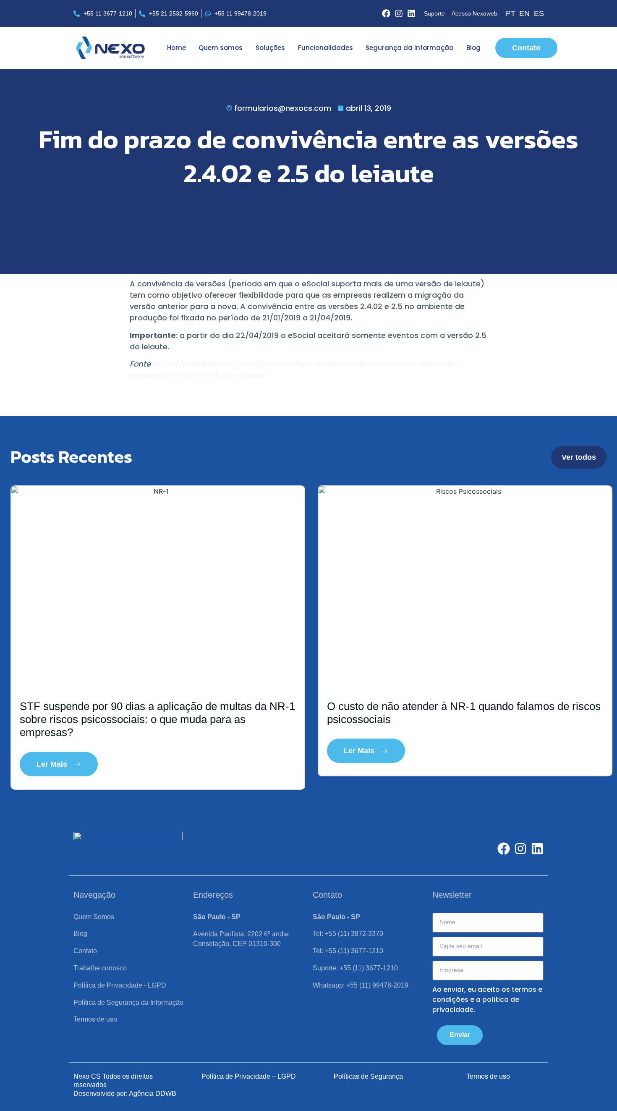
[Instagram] (399, 13)
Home (176, 47)
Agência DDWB (152, 1093)
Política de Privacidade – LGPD (248, 1076)
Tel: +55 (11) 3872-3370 (348, 933)
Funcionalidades (325, 47)
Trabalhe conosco (100, 968)
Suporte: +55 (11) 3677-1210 (355, 968)
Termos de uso (95, 1019)
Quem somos (221, 47)
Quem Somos (93, 916)
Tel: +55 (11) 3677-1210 (348, 950)
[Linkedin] (411, 13)
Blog (473, 47)
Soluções (270, 47)
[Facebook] (386, 13)
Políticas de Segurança (368, 1076)
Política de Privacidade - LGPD (119, 985)
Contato (85, 950)
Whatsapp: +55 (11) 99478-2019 (360, 985)
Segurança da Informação (409, 47)
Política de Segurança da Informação (128, 1002)
